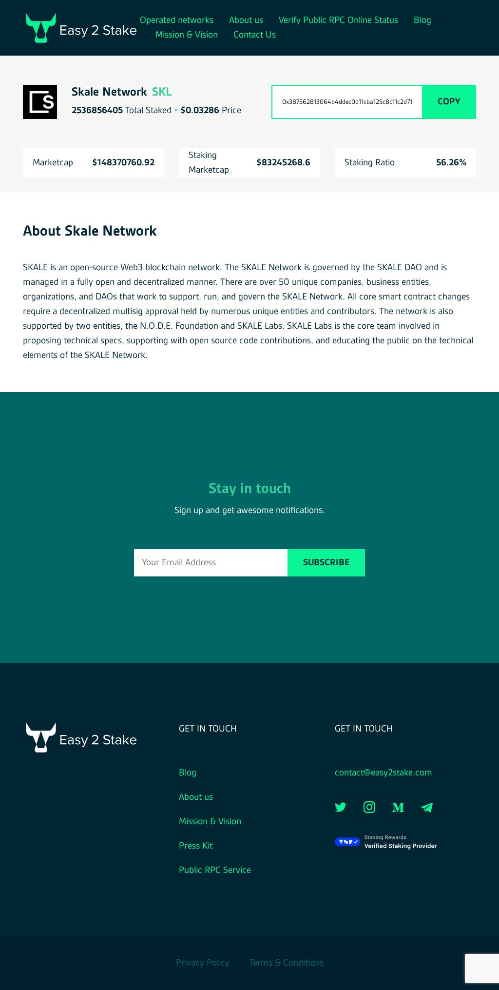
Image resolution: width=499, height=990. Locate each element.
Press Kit (195, 846)
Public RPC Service (215, 870)
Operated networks (176, 20)
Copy (449, 102)
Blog (422, 20)
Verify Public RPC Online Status (338, 20)
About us (246, 20)
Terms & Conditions (286, 963)
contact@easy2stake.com (383, 773)
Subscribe (326, 563)
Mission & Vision (186, 35)
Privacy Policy (203, 963)
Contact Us (254, 35)
